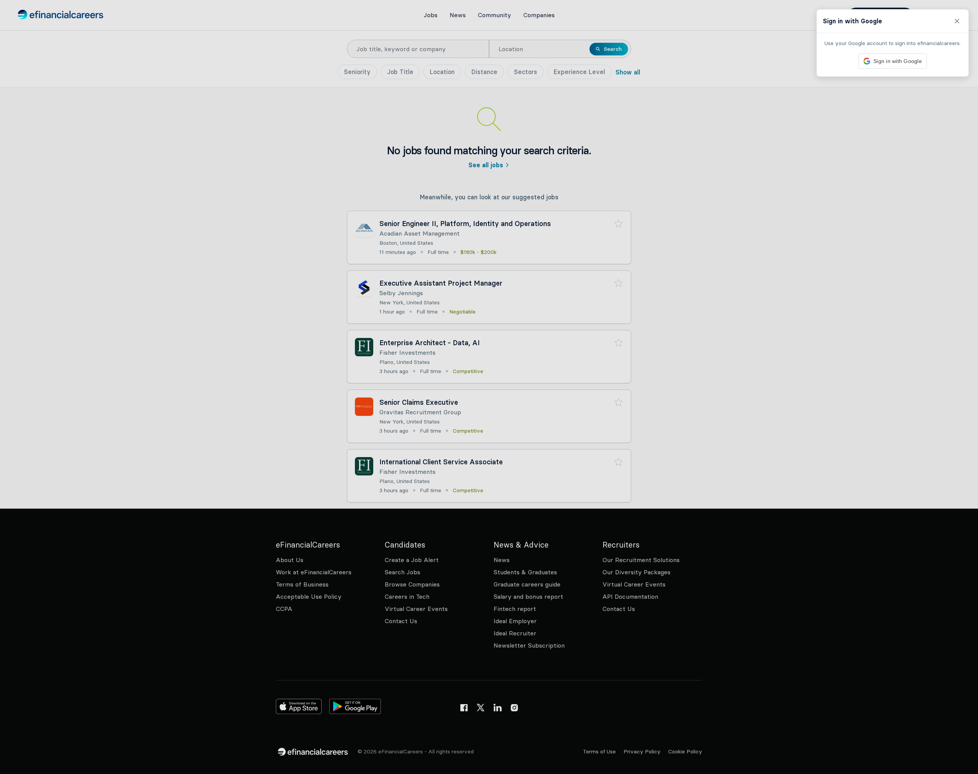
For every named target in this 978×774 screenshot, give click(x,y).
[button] (489, 387)
